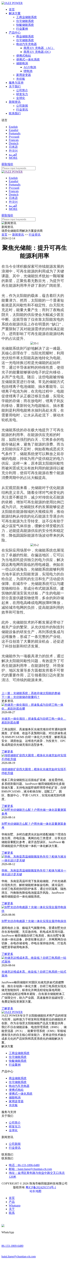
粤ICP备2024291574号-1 (41, 1187)
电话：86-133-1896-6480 (24, 1165)
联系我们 (15, 113)
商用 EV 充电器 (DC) (37, 51)
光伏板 (20, 78)
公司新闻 (22, 105)
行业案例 (22, 28)
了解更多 (7, 751)
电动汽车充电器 (26, 44)
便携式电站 (23, 55)
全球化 (20, 98)
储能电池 (22, 63)
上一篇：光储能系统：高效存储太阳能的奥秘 (30, 693)
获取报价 (7, 164)
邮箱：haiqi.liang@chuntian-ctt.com (30, 1169)
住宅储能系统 (25, 21)
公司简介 (22, 90)
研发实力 (22, 94)
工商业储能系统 (26, 17)
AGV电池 (30, 67)
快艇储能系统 (25, 24)
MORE (13, 157)
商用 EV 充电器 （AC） (39, 48)
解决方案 (15, 13)
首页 (12, 9)
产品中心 (15, 32)
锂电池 (28, 71)
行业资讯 (22, 109)
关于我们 (15, 86)
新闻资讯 (15, 101)
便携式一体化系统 (28, 59)
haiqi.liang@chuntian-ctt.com (18, 1256)
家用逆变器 (23, 74)
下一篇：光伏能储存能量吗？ (20, 697)
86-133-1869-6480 (12, 1245)
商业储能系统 (25, 36)
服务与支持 (16, 82)
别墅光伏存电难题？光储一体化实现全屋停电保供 (33, 921)
